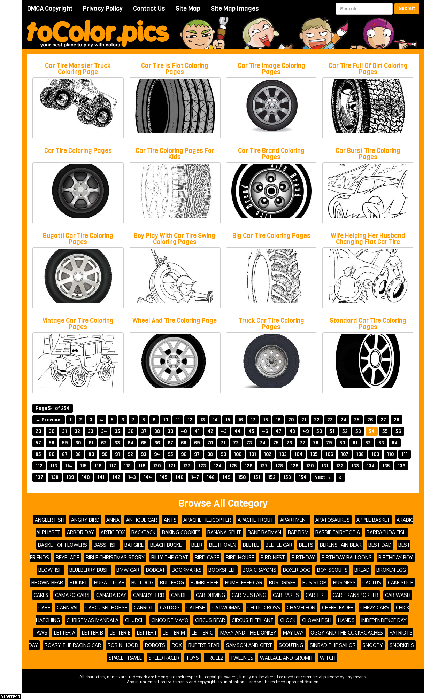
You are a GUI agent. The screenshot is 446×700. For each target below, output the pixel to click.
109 (375, 454)
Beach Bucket (167, 545)
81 (355, 443)
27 (383, 420)
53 (358, 431)
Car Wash (397, 595)
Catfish (196, 607)
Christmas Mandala (92, 620)
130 (310, 465)
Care (44, 607)
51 (332, 431)
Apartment (294, 520)
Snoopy (372, 645)
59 (65, 443)
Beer (196, 545)
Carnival (68, 607)
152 (272, 477)
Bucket (78, 582)
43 (224, 431)
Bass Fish (106, 545)
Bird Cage (207, 557)
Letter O (203, 633)
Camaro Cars (72, 595)
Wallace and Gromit (286, 658)
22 (317, 420)
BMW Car (127, 570)
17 (253, 420)
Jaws (41, 633)
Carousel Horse (106, 607)
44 (237, 431)
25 (357, 420)
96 (183, 454)
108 (360, 454)
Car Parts (286, 595)
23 (330, 420)
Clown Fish (316, 620)
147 (195, 477)
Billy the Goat (169, 557)
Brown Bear (47, 582)
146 (179, 477)
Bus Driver (282, 582)
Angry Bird (85, 520)
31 (64, 431)
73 (249, 443)
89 (91, 454)
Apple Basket (373, 520)
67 (170, 443)
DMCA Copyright (49, 9)
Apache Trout (256, 520)
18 (265, 420)
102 (267, 454)
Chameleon (301, 607)
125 (233, 465)
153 (287, 477)
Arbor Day (80, 532)
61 (91, 443)
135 (386, 465)
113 (53, 465)
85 (38, 454)
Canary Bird (148, 595)
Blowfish (50, 570)
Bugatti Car (109, 582)
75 (276, 443)
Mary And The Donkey (248, 633)
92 (130, 454)
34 (104, 431)
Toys (192, 658)
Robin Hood (123, 645)
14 (215, 420)
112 (39, 465)
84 (395, 443)
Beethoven (222, 545)
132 (340, 465)
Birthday (303, 557)
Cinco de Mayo (170, 620)
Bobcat (155, 570)
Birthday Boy (395, 557)
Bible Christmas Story (115, 557)
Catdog (170, 607)
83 (381, 443)
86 (51, 454)
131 (324, 465)
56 (398, 431)
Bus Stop (314, 582)
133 (355, 465)
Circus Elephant (253, 620)
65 (144, 443)
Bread (362, 570)
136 (401, 465)
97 (197, 454)
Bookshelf (222, 570)
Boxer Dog (296, 570)
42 (210, 431)
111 (404, 454)
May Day (293, 633)
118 (127, 465)
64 (130, 443)
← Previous (49, 420)
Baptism (298, 532)
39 (170, 431)
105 (314, 454)
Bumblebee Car (243, 582)
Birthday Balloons (347, 557)
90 (104, 454)
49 (306, 431)
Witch (328, 658)
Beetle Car (279, 545)
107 (344, 454)
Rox (177, 645)
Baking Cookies (181, 532)
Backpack (143, 532)
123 (202, 465)
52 (345, 431)
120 (157, 465)
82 (368, 443)
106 (329, 454)
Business (344, 582)
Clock (287, 620)
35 (117, 431)
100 (237, 454)
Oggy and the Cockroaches (346, 633)
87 (65, 454)
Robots (155, 645)
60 (78, 443)
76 (289, 443)
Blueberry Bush (89, 570)
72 (236, 443)
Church (135, 620)
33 (90, 431)
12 (189, 420)
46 (265, 431)
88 (78, 454)
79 (329, 443)
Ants (170, 520)
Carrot (143, 607)
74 (263, 443)
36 (130, 431)
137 (39, 477)
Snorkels (402, 645)
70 (210, 443)
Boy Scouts (332, 570)
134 (371, 465)
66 (157, 443)
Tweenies (241, 658)
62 (104, 443)
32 (77, 431)
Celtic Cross (263, 607)
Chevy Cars (374, 607)
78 (315, 443)
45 (251, 431)
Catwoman (226, 607)
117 (112, 465)
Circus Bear (210, 620)
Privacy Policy (103, 9)
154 (303, 477)
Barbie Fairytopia (337, 532)
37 (144, 431)
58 (51, 443)
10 (165, 420)
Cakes (41, 595)
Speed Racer (163, 658)
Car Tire (316, 595)
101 (252, 454)
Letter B (92, 633)
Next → (322, 477)
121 (171, 465)
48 (292, 431)
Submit (407, 8)
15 (227, 420)
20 (291, 420)
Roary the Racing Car (73, 645)
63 (117, 443)
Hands (346, 620)
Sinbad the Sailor (333, 645)
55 (385, 431)
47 (279, 431)
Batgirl (134, 545)
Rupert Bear (204, 645)
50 (319, 431)
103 (283, 454)
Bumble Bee (204, 582)
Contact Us (149, 9)
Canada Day (111, 595)
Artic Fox (113, 532)
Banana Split (224, 532)
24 (343, 420)
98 (210, 454)
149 (226, 477)
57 (38, 443)
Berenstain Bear (341, 545)
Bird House (240, 557)
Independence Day (384, 620)
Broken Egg (391, 570)
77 (302, 443)
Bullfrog (172, 582)
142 (116, 477)
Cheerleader (338, 607)
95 (170, 454)
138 (55, 477)
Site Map (188, 9)
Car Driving (210, 595)
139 (70, 477)
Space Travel (125, 658)
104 (298, 454)
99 (223, 454)
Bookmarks (187, 570)
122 (187, 465)
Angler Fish (49, 520)
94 (157, 454)
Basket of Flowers (62, 545)
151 (256, 477)
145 (164, 477)
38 (157, 431)
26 (370, 420)
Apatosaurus (332, 520)
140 (86, 477)
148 (211, 477)
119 (141, 465)
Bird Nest (273, 557)
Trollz (215, 658)
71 (223, 443)
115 (83, 465)
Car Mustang (249, 595)
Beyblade (67, 557)
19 (278, 420)
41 (197, 431)
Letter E (120, 633)
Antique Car (141, 520)
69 (197, 443)
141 (101, 477)
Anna (113, 520)
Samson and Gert (249, 645)
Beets (306, 545)
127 (264, 465)
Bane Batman (264, 532)
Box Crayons (259, 570)
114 (68, 465)
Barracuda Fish (387, 532)
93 (143, 454)
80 (342, 443)
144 (148, 477)
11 (178, 420)
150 (242, 477)
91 (117, 454)
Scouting (291, 645)
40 (184, 431)
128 (279, 465)
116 (97, 465)
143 (132, 477)
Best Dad (380, 545)
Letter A (64, 633)
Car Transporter (355, 595)
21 (303, 420)
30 (51, 431)
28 (396, 420)
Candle (180, 595)
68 (183, 443)
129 (294, 465)
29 (38, 431)
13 (202, 420)
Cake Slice (400, 582)
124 (218, 465)
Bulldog (142, 582)
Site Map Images (235, 9)
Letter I (146, 633)
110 (390, 454)
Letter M (174, 633)
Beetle (251, 545)
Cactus (371, 582)
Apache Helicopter (207, 520)
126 (248, 465)
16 (240, 420)
